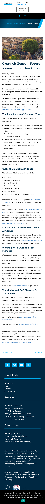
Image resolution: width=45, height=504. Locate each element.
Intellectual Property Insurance (19, 416)
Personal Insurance (13, 408)
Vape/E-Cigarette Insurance (17, 414)
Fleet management (20, 23)
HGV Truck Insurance (14, 419)
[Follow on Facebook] (7, 365)
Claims (7, 388)
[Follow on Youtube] (21, 365)
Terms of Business (12, 439)
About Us (8, 383)
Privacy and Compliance (15, 436)
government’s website (19, 286)
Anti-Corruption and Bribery (17, 441)
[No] (42, 497)
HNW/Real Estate (12, 411)
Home (10, 23)
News (7, 386)
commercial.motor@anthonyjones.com (16, 110)
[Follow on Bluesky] (14, 365)
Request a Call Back (22, 9)
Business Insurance (13, 405)
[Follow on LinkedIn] (28, 365)
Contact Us (9, 391)
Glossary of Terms (12, 433)
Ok (23, 501)
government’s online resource (31, 241)
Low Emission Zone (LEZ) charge (14, 223)
